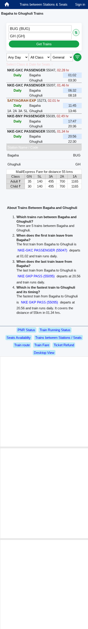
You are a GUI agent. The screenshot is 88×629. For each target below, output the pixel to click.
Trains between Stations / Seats (58, 337)
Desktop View (44, 353)
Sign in (80, 4)
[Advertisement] (44, 402)
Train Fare (41, 345)
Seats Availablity (19, 337)
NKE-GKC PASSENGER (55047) (42, 250)
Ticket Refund (64, 345)
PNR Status (26, 330)
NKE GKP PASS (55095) (36, 276)
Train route (22, 345)
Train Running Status (55, 330)
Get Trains (44, 44)
